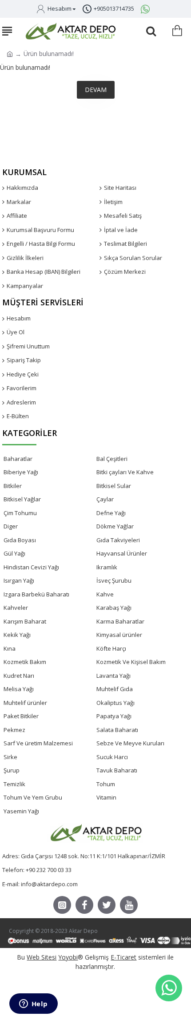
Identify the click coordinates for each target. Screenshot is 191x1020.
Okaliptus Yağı (115, 703)
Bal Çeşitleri (111, 459)
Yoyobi (68, 957)
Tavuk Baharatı (116, 770)
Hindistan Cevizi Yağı (31, 567)
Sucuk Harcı (112, 757)
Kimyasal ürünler (119, 635)
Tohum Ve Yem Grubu (33, 797)
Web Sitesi (41, 957)
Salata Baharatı (117, 730)
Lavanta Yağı (113, 676)
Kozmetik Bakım (25, 662)
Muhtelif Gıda (114, 689)
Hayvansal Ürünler (121, 553)
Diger (11, 526)
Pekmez (14, 730)
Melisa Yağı (19, 689)
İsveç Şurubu (113, 580)
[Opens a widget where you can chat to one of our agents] (33, 1004)
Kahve (105, 594)
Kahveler (16, 608)
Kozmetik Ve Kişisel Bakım (131, 662)
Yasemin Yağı (21, 811)
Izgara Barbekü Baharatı (36, 594)
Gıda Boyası (20, 540)
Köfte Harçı (111, 648)
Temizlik (14, 784)
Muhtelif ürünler (25, 703)
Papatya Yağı (113, 716)
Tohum (105, 784)
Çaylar (105, 499)
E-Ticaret (123, 957)
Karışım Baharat (25, 621)
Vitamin (106, 797)
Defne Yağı (111, 513)
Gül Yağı (14, 553)
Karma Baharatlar (120, 621)
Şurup (12, 770)
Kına (10, 648)
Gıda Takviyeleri (118, 540)
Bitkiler (13, 486)
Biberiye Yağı (21, 472)
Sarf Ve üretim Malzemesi (38, 743)
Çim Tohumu (20, 513)
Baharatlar (18, 459)
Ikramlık (106, 567)
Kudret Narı (19, 676)
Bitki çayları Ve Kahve (125, 472)
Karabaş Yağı (113, 608)
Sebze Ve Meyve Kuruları (130, 743)
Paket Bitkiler (21, 716)
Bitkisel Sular (113, 486)
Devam (96, 89)
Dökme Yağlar (115, 526)
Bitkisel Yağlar (22, 499)
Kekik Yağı (17, 635)
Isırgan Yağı (19, 580)
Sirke (10, 757)
